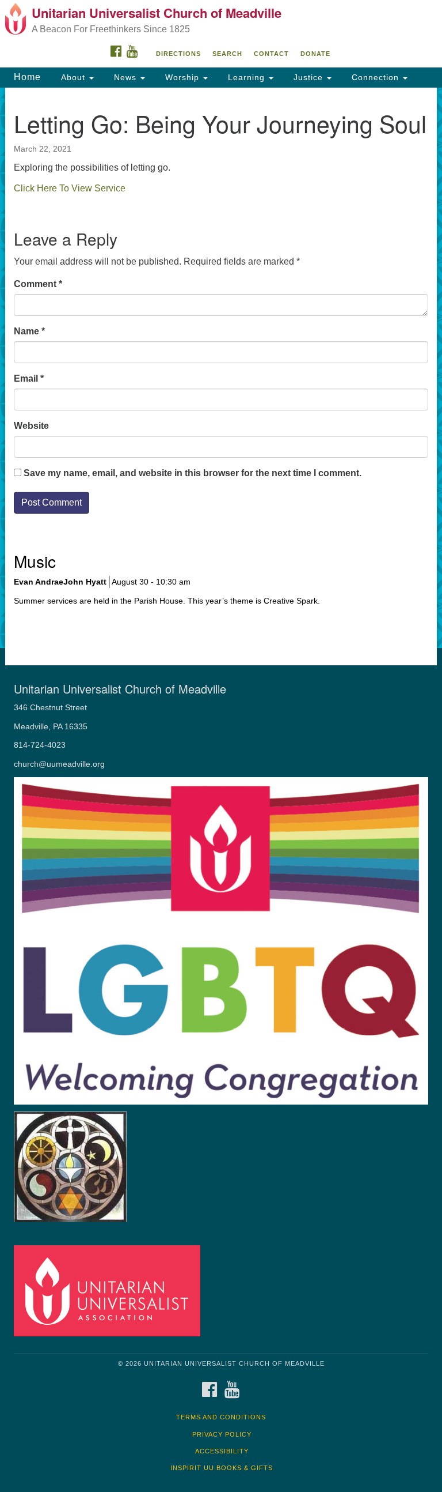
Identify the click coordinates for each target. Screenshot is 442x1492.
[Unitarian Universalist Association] (111, 1290)
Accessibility (222, 1451)
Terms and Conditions (221, 1417)
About (73, 77)
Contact (271, 53)
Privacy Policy (222, 1434)
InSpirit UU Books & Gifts (221, 1467)
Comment (38, 284)
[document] (221, 368)
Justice (308, 77)
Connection (375, 77)
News (125, 77)
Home (27, 77)
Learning (246, 77)
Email (29, 378)
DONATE (315, 53)
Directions (178, 53)
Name (29, 331)
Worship (182, 77)
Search (227, 53)
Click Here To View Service (69, 188)
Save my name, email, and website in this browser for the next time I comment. (192, 473)
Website (31, 426)
